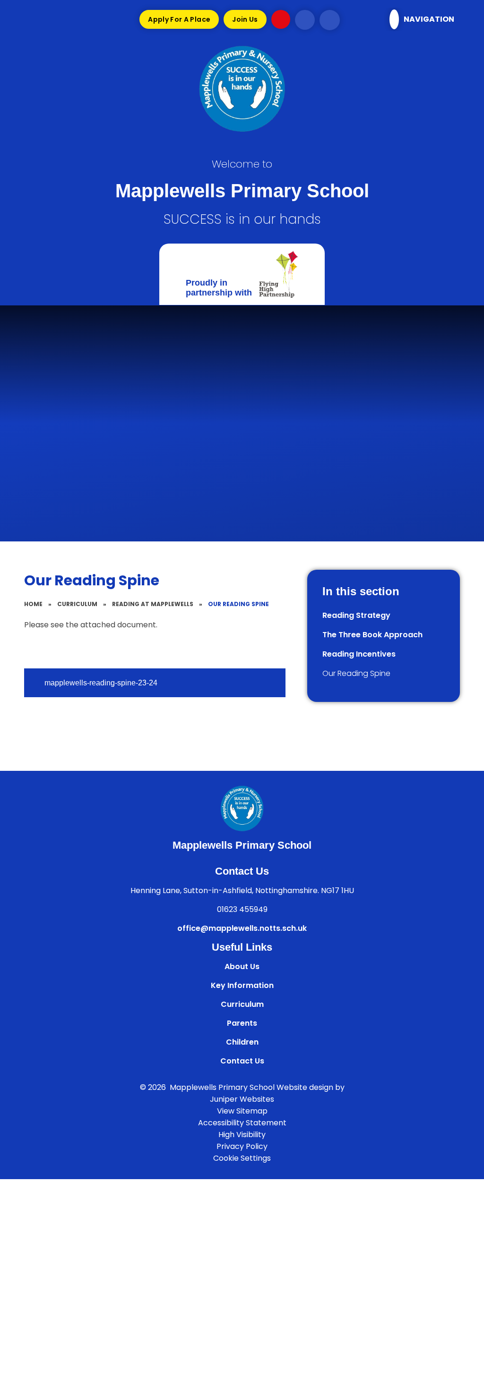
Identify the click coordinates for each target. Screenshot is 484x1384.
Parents (242, 1023)
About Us (242, 966)
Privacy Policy (242, 1146)
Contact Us (242, 1060)
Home (33, 604)
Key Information (242, 985)
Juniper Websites (242, 1099)
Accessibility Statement (242, 1122)
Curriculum (77, 604)
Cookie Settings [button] (242, 1158)
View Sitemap (242, 1111)
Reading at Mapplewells (152, 604)
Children (242, 1042)
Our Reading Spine (238, 604)
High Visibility (242, 1134)
